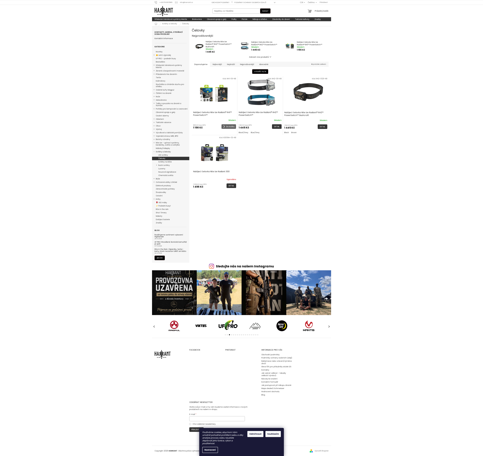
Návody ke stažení (269, 378)
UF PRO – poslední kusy (166, 58)
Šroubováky (161, 192)
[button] (225, 334)
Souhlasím (273, 433)
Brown (294, 132)
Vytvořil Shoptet (322, 451)
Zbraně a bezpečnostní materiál (170, 71)
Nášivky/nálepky (163, 148)
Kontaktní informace (164, 38)
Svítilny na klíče (165, 162)
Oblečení (160, 119)
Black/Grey (243, 132)
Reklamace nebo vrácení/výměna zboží (276, 362)
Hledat (265, 11)
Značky (159, 222)
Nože (158, 96)
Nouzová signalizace (167, 172)
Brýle (158, 178)
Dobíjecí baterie (163, 219)
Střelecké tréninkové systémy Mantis (169, 66)
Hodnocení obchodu (270, 391)
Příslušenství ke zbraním (166, 74)
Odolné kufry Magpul (165, 90)
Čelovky (161, 158)
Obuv (158, 126)
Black (286, 132)
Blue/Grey (255, 132)
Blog (263, 395)
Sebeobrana (161, 100)
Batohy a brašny (163, 139)
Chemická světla (165, 175)
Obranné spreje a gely (165, 112)
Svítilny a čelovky (163, 151)
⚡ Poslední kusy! (163, 206)
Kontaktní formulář (269, 382)
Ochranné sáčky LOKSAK (166, 182)
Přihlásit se (196, 429)
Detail (277, 126)
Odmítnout (255, 433)
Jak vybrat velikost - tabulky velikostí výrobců (273, 374)
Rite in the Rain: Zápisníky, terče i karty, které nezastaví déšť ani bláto (170, 250)
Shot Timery (161, 212)
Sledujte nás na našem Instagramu (245, 266)
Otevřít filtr (260, 71)
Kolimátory (160, 81)
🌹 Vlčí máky (161, 202)
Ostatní (159, 195)
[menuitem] (171, 19)
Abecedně (263, 64)
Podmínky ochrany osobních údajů (250, 2)
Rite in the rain (162, 209)
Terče (158, 77)
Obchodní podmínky (220, 2)
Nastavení (210, 449)
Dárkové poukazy (163, 185)
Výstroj (159, 129)
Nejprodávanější (247, 64)
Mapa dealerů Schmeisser (272, 388)
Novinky (159, 51)
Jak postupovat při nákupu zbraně (276, 385)
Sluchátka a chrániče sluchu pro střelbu (170, 85)
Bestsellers (160, 62)
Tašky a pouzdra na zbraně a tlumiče (168, 104)
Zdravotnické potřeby (165, 189)
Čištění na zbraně (163, 93)
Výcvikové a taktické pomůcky (169, 132)
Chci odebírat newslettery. (204, 424)
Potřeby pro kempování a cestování (172, 109)
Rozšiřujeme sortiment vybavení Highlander (169, 236)
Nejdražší (231, 64)
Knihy (158, 199)
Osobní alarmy (162, 115)
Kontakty (265, 370)
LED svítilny (163, 155)
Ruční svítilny (164, 165)
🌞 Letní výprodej (163, 55)
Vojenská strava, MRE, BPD (167, 136)
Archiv (160, 258)
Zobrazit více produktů (259, 57)
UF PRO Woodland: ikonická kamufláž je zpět (171, 243)
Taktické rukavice (163, 122)
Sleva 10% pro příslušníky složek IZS (276, 366)
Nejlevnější (217, 64)
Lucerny (161, 168)
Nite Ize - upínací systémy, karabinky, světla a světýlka (168, 143)
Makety (159, 216)
